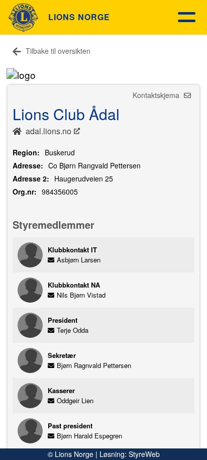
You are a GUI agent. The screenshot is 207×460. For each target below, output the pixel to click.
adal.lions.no (48, 131)
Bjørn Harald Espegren (89, 435)
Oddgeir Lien (75, 400)
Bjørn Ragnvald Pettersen (94, 365)
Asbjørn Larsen (78, 259)
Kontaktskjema (157, 95)
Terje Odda (72, 330)
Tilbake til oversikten (58, 51)
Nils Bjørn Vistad (81, 295)
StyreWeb (144, 454)
